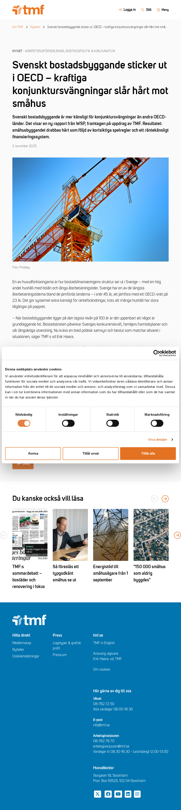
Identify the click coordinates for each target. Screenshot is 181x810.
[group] (29, 549)
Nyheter (35, 27)
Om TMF (17, 27)
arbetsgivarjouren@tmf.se (111, 746)
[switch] (68, 423)
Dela (26, 463)
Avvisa (33, 453)
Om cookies (101, 670)
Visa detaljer (157, 439)
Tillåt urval (91, 453)
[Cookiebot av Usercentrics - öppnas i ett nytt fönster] (156, 353)
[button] (165, 499)
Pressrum (60, 655)
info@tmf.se (101, 725)
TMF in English (104, 643)
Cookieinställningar (25, 656)
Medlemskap (21, 643)
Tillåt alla (148, 453)
